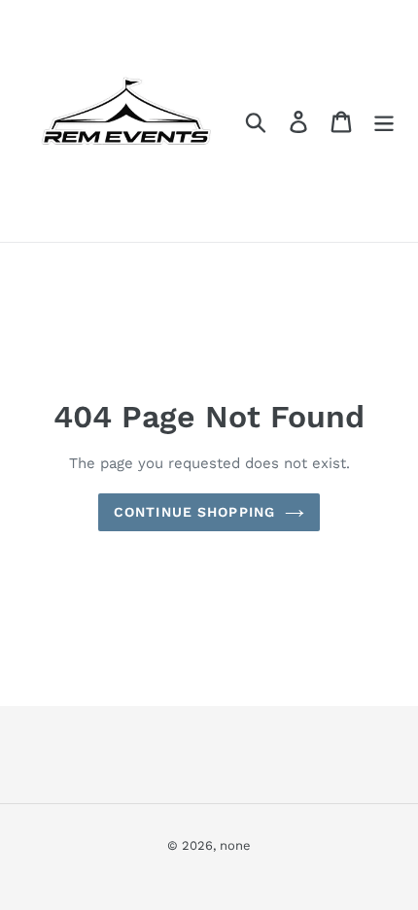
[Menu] (384, 121)
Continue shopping (194, 512)
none (235, 845)
